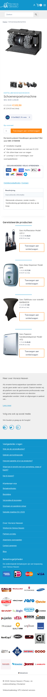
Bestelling (7, 494)
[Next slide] (35, 85)
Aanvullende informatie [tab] (14, 195)
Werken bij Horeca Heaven (13, 528)
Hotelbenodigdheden (17, 93)
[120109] (23, 41)
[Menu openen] (45, 5)
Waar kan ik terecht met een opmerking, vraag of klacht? (22, 468)
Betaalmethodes (9, 488)
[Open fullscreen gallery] (41, 79)
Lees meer (7, 405)
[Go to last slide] (11, 85)
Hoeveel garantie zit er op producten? (18, 461)
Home (5, 22)
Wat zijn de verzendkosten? (14, 449)
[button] (13, 85)
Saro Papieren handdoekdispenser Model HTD (30, 337)
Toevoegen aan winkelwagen (26, 130)
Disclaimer (21, 684)
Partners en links (9, 534)
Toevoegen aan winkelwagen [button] (32, 247)
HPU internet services (26, 690)
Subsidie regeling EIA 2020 (14, 512)
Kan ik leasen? (8, 476)
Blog (5, 551)
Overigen (25, 183)
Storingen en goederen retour (14, 506)
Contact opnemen (10, 545)
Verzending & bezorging (12, 500)
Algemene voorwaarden (12, 540)
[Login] (34, 5)
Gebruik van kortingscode (13, 455)
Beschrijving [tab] (10, 190)
